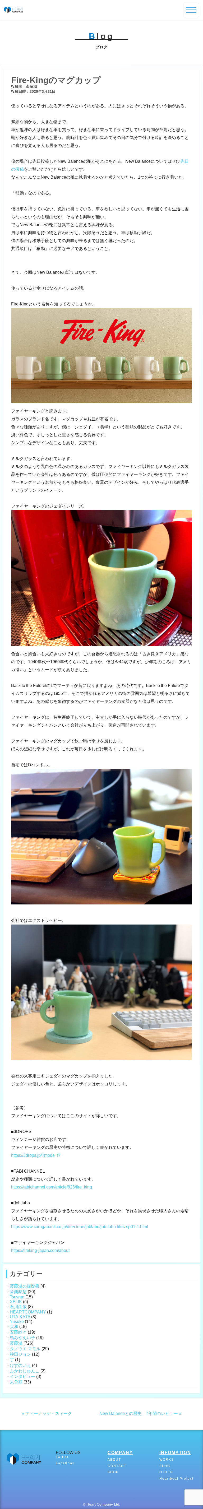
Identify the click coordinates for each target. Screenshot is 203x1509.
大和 (14, 1326)
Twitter (62, 1457)
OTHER (166, 1472)
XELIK (16, 1301)
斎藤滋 (16, 1343)
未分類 (16, 1382)
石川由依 (18, 1306)
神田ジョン (20, 1354)
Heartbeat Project (176, 1478)
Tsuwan (17, 1297)
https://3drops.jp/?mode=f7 (36, 1155)
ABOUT (114, 1459)
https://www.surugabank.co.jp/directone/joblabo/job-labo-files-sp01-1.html (79, 1226)
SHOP (113, 1472)
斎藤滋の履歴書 (24, 1286)
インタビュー (22, 1376)
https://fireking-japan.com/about (40, 1250)
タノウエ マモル (25, 1349)
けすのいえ (20, 1365)
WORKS (166, 1459)
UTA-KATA (20, 1317)
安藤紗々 (18, 1332)
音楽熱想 (18, 1291)
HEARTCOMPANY (28, 1312)
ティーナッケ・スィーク (48, 1413)
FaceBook (65, 1463)
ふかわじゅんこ (24, 1371)
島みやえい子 (22, 1337)
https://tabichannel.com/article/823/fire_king (51, 1187)
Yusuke (17, 1321)
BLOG (164, 1466)
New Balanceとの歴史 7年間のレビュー (138, 1413)
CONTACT (117, 1466)
